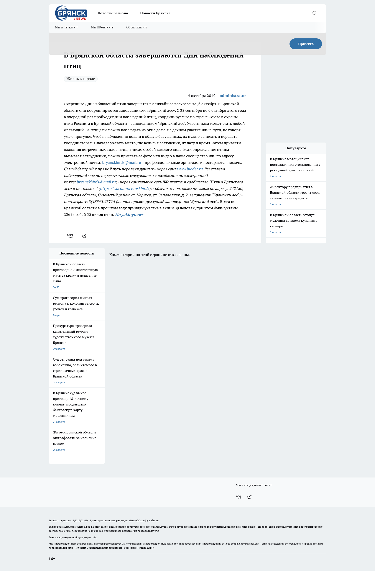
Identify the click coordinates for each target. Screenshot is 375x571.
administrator (233, 95)
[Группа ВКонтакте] (238, 497)
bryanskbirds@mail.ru (121, 162)
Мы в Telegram (66, 27)
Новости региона (113, 13)
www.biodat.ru (189, 168)
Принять (306, 44)
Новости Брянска (155, 13)
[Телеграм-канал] (249, 497)
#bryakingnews (129, 214)
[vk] (70, 236)
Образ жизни (136, 27)
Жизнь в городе (80, 78)
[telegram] (85, 236)
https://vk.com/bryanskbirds (124, 188)
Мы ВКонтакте (102, 27)
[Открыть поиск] (314, 13)
